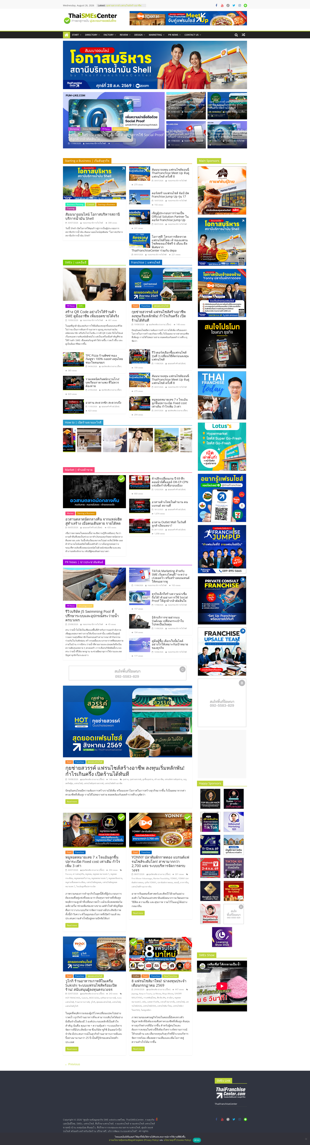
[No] (306, 1138)
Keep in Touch (145, 993)
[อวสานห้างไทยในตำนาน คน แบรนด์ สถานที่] (139, 500)
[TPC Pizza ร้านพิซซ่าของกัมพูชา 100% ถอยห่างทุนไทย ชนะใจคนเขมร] (73, 354)
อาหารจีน (184, 882)
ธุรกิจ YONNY (150, 882)
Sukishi (85, 997)
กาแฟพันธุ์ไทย (150, 997)
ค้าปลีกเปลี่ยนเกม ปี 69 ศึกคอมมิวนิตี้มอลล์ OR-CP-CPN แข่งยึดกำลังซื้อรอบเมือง (170, 481)
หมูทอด (88, 874)
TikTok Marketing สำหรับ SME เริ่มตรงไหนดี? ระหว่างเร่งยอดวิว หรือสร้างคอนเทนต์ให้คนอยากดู (186, 134)
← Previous (72, 1064)
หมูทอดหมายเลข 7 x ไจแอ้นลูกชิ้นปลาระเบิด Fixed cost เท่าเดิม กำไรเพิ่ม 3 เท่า (170, 403)
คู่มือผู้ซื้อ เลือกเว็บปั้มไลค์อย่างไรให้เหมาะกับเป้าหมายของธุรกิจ (170, 644)
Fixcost (68, 874)
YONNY (173, 878)
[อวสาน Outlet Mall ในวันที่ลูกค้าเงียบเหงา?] (139, 521)
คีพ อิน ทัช (161, 997)
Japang (135, 993)
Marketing (155, 34)
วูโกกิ (93, 1002)
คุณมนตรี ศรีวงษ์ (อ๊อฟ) (110, 406)
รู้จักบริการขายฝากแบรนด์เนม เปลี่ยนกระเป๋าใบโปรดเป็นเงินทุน (168, 620)
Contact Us (192, 34)
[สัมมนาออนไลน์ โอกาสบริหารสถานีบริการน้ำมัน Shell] (94, 168)
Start (75, 34)
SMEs (81, 306)
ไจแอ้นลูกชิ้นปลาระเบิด (86, 886)
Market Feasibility (161, 878)
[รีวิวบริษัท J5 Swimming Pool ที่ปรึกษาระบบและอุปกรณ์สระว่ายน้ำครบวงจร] (186, 94)
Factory (109, 34)
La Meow (157, 993)
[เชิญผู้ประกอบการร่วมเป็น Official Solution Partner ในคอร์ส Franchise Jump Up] (139, 211)
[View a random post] (243, 35)
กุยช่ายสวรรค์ (135, 779)
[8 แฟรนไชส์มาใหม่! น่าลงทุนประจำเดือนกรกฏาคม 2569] (160, 938)
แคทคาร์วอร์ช (153, 1001)
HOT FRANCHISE (72, 997)
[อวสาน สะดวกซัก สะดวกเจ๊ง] (73, 401)
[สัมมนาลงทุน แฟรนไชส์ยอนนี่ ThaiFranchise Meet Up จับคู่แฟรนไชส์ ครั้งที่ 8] (139, 168)
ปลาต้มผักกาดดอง (165, 882)
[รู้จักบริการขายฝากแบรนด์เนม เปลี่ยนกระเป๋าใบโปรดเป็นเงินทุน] (139, 616)
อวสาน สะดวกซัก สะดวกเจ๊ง (103, 402)
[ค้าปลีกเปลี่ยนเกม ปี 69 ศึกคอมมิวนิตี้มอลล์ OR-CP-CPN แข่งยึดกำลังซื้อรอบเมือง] (139, 477)
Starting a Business (106, 204)
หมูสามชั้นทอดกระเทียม (75, 882)
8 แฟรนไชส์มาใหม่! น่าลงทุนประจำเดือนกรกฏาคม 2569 (159, 982)
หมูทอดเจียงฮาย (115, 878)
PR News (173, 34)
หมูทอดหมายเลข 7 (99, 878)
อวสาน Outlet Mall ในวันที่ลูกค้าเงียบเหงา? (169, 524)
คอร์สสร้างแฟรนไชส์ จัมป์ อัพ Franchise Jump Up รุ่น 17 (170, 195)
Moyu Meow (167, 993)
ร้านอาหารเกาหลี (82, 1002)
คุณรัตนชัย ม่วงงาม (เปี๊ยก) (96, 143)
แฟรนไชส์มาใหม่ (164, 1005)
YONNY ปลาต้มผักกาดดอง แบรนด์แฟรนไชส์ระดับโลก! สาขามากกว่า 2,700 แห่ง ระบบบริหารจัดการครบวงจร (160, 863)
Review (124, 34)
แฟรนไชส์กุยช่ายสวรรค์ (93, 783)
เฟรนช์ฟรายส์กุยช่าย (173, 779)
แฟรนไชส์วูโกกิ (71, 1006)
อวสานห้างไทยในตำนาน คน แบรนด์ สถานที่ (170, 503)
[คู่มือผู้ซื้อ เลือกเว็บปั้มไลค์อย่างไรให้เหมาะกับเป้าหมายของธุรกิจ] (139, 639)
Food (72, 129)
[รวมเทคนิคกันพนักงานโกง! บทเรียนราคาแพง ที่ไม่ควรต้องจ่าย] (73, 377)
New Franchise (170, 976)
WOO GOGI (94, 997)
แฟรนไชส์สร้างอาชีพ (113, 783)
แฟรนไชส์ (78, 783)
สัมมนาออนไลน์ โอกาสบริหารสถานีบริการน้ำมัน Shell (92, 216)
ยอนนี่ (176, 882)
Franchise (82, 129)
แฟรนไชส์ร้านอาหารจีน (141, 886)
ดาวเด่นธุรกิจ (78, 874)
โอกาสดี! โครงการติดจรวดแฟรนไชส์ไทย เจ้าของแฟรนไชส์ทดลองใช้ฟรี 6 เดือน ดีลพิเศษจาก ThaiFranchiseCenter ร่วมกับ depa (160, 243)
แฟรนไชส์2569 (149, 1005)
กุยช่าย (126, 779)
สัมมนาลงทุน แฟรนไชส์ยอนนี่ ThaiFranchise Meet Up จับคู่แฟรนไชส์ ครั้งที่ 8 (170, 173)
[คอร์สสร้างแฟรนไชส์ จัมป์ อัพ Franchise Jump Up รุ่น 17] (139, 192)
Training (70, 208)
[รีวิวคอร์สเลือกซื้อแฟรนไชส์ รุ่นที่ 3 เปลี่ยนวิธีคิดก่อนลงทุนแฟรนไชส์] (139, 351)
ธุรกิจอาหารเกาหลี (108, 997)
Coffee (136, 976)
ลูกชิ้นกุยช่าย (147, 779)
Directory (91, 34)
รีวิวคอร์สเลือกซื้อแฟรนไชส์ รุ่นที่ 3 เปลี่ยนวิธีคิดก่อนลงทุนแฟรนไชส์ (123, 7)
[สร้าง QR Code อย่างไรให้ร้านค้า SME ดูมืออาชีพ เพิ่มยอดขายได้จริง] (94, 270)
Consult (90, 204)
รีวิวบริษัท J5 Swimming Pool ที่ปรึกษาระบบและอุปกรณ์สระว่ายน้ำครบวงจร (186, 105)
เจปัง (144, 1001)
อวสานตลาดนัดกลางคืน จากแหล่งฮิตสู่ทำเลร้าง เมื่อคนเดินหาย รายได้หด (93, 521)
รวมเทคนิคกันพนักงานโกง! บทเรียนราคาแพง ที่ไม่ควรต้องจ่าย (102, 382)
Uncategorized (85, 605)
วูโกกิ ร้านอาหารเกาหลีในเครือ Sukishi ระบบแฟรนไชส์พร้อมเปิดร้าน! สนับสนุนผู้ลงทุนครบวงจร (91, 985)
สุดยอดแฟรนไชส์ (98, 129)
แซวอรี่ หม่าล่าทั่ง (167, 1001)
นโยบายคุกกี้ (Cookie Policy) (177, 1140)
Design (138, 34)
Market (70, 513)
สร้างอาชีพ (158, 779)
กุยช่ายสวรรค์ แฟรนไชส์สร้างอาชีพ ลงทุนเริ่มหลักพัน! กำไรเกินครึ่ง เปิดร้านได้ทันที (116, 136)
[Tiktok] (228, 5)
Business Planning (75, 204)
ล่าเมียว (170, 997)
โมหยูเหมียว (146, 1010)
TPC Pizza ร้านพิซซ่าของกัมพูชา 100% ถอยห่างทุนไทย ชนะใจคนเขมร (104, 359)
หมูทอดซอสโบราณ (82, 878)
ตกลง (196, 1140)
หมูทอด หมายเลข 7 (101, 874)
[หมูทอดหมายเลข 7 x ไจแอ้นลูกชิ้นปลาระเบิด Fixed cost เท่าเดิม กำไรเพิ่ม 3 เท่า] (139, 398)
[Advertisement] (222, 754)
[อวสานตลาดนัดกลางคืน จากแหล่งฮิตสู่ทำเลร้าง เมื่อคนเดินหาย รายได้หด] (94, 477)
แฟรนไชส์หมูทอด (94, 882)
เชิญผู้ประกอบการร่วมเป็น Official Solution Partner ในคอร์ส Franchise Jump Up (170, 216)
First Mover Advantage (142, 878)
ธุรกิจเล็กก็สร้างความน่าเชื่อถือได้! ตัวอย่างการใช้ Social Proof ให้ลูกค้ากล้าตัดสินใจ (227, 134)
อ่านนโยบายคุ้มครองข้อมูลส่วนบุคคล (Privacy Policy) (134, 1140)
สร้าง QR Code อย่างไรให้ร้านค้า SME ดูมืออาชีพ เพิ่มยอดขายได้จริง (92, 313)
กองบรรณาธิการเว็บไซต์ (193, 112)
